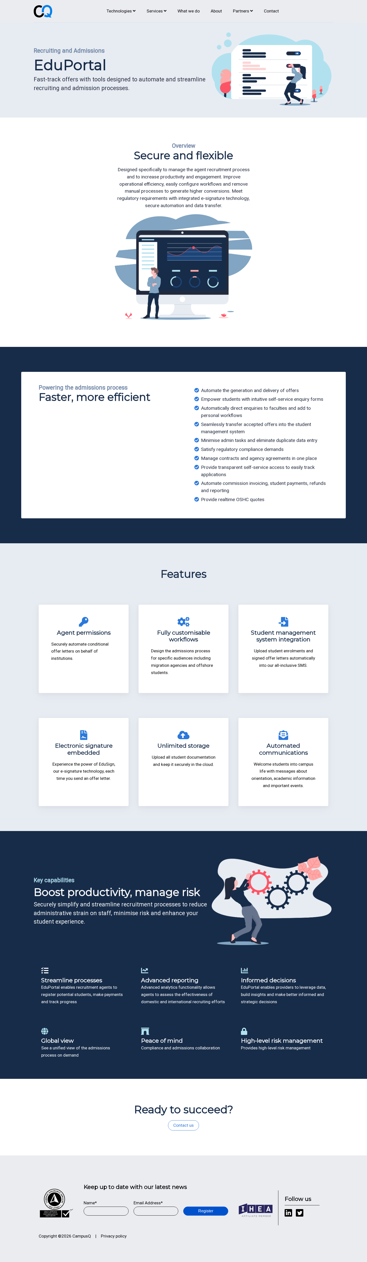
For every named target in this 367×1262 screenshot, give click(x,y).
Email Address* (148, 1202)
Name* (90, 1202)
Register (205, 1211)
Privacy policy (114, 1236)
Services (155, 10)
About (216, 10)
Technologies (119, 10)
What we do (189, 10)
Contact (271, 10)
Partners (241, 10)
